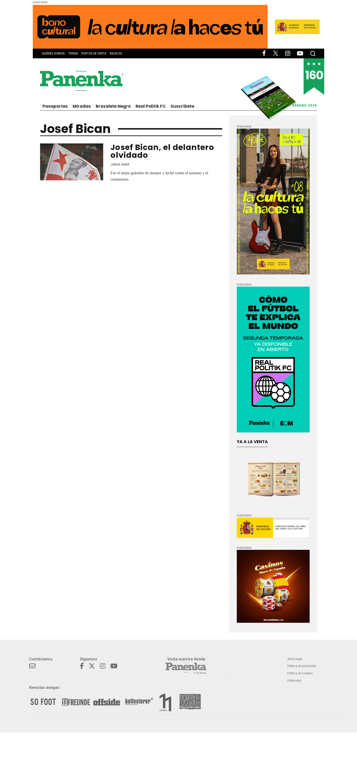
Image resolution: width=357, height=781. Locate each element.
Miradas (82, 106)
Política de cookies (300, 673)
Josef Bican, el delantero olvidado (162, 151)
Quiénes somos (53, 53)
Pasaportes (55, 106)
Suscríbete (182, 106)
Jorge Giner (119, 164)
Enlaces (116, 53)
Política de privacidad (301, 666)
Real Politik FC (151, 106)
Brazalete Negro (113, 106)
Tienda (73, 53)
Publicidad (294, 680)
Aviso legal (294, 659)
